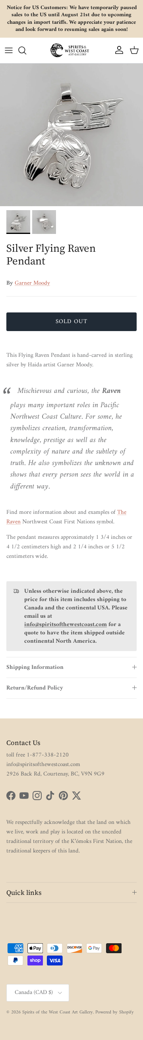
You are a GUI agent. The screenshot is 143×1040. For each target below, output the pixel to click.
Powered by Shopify (114, 1012)
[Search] (26, 50)
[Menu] (8, 50)
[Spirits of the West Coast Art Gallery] (71, 50)
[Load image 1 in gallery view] (71, 134)
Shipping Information (35, 667)
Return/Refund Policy (34, 688)
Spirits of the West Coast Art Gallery (57, 1012)
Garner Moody (32, 283)
